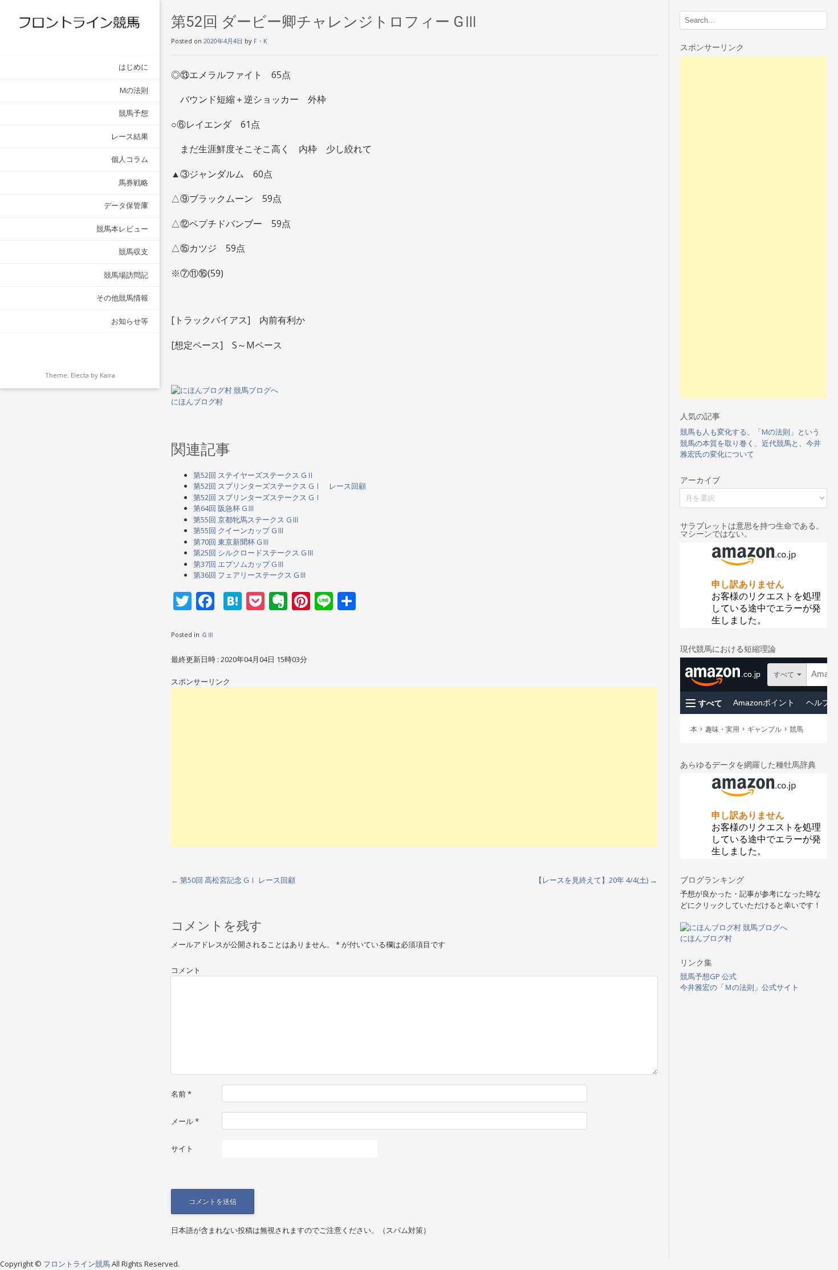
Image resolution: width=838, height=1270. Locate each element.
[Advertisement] (414, 767)
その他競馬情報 (122, 298)
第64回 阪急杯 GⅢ (224, 508)
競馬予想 (133, 113)
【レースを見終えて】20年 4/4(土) (596, 880)
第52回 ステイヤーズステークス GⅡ (253, 475)
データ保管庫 (126, 205)
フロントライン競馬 (77, 1264)
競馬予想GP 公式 (708, 976)
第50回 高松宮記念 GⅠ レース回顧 (233, 880)
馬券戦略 (133, 182)
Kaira (107, 375)
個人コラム (129, 159)
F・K (260, 40)
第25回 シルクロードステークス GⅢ (253, 552)
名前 (181, 1094)
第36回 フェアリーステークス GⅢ (250, 575)
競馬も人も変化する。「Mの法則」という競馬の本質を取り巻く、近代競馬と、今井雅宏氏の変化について (750, 443)
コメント (186, 970)
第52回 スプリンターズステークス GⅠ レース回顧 (279, 486)
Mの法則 (134, 90)
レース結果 (129, 136)
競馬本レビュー (122, 229)
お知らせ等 (129, 321)
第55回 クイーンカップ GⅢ (238, 530)
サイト (182, 1148)
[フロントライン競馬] (79, 22)
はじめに (133, 67)
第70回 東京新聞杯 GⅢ (231, 542)
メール (185, 1121)
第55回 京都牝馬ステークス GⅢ (246, 519)
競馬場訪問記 (126, 275)
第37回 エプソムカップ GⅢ (238, 564)
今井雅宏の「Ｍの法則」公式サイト (739, 987)
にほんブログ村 (197, 401)
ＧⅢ (207, 634)
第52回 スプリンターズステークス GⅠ (257, 497)
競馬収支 (133, 251)
